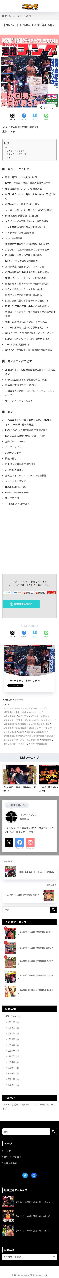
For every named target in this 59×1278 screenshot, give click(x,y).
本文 (11, 157)
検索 (53, 910)
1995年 (13, 1045)
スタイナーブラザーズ (16, 720)
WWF (50, 736)
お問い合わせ (10, 1163)
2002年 (13, 1084)
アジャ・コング (38, 708)
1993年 (13, 1033)
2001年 (13, 1079)
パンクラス (35, 712)
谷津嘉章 (9, 736)
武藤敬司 (47, 739)
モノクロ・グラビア (18, 154)
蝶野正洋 (43, 743)
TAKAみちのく (25, 736)
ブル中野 (9, 728)
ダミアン (24, 716)
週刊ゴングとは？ (12, 1157)
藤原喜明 (9, 724)
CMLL (30, 732)
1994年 (19, 699)
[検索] (53, 1131)
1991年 (13, 1022)
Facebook (19, 848)
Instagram (30, 848)
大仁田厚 (34, 724)
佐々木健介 (10, 716)
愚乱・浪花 (20, 712)
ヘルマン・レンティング (42, 720)
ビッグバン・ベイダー (16, 743)
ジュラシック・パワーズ (17, 739)
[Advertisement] (29, 539)
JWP (33, 743)
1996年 (13, 1050)
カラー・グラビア (17, 150)
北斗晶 (36, 739)
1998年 (13, 1062)
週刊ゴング (13, 1016)
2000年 (13, 1073)
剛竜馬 (8, 712)
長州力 (46, 724)
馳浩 (22, 732)
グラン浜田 (10, 732)
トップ (7, 1151)
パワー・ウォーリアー (16, 708)
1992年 (13, 1027)
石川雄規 (22, 724)
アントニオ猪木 (39, 716)
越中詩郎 (40, 736)
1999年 (13, 1067)
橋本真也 (41, 732)
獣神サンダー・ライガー (42, 728)
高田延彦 (22, 728)
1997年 (13, 1056)
